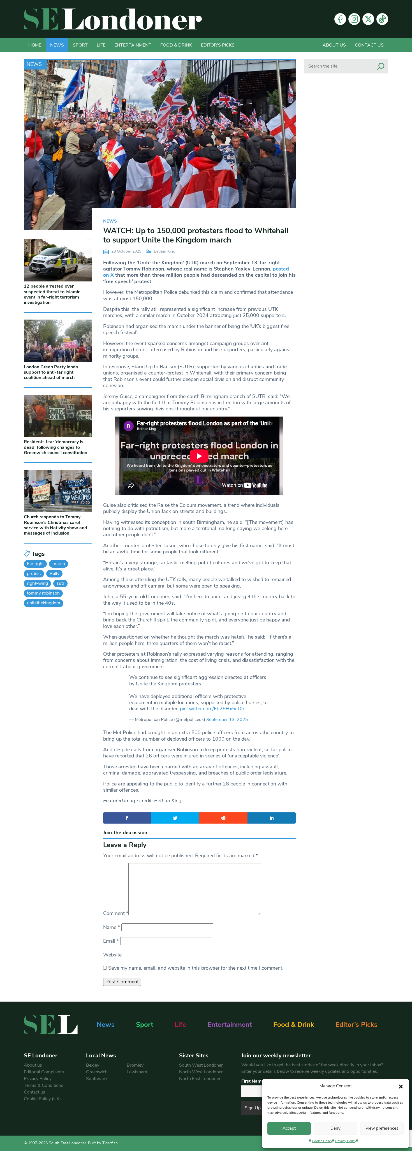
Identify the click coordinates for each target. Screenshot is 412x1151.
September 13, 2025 (227, 720)
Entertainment (132, 45)
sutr (60, 583)
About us (334, 45)
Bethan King (164, 251)
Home (34, 45)
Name (111, 927)
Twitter (368, 19)
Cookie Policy (322, 1141)
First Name (252, 1081)
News (57, 45)
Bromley (135, 1065)
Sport (80, 45)
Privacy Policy (345, 1141)
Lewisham (137, 1072)
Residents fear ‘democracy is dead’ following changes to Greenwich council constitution (55, 447)
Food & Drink (176, 45)
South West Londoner (201, 1065)
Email (111, 941)
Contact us (369, 45)
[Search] (381, 66)
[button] (401, 1086)
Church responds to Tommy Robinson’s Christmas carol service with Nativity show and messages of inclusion (55, 525)
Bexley (92, 1065)
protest (34, 573)
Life (101, 45)
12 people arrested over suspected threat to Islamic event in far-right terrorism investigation (52, 294)
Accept (289, 1128)
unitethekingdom (43, 603)
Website (112, 955)
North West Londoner (201, 1072)
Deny (335, 1128)
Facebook (340, 19)
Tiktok (382, 19)
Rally (54, 573)
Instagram (354, 19)
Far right (35, 564)
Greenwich (97, 1072)
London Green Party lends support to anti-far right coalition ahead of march (51, 372)
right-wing (37, 583)
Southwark (97, 1079)
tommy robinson (43, 593)
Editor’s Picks (356, 1024)
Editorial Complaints (44, 1072)
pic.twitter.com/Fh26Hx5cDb (212, 708)
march (58, 564)
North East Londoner (200, 1079)
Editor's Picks (218, 45)
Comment (115, 913)
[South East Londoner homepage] (113, 19)
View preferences (381, 1128)
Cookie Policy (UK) (42, 1099)
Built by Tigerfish (103, 1143)
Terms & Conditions (43, 1085)
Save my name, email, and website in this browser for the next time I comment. (195, 968)
